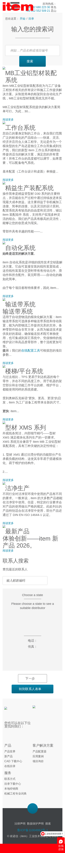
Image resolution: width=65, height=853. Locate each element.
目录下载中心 (12, 783)
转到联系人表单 (30, 689)
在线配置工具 (30, 350)
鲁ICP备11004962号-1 (32, 830)
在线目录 (9, 766)
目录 (31, 18)
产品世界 (9, 751)
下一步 (30, 678)
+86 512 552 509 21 (37, 10)
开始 (23, 18)
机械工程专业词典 (15, 793)
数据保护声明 (35, 823)
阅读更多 (8, 119)
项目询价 (38, 761)
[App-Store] (44, 708)
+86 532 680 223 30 (37, 7)
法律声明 (19, 823)
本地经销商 (11, 788)
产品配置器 (39, 751)
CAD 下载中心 (13, 761)
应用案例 (38, 756)
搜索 (30, 61)
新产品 (8, 756)
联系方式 (9, 778)
